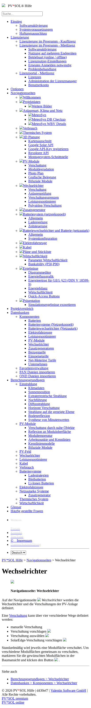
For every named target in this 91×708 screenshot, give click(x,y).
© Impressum (21, 540)
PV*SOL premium (15, 698)
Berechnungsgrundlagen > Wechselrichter (40, 679)
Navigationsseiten (39, 560)
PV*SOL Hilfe (12, 560)
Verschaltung (18, 615)
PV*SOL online (13, 702)
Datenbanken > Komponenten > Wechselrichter (44, 683)
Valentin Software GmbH (68, 690)
